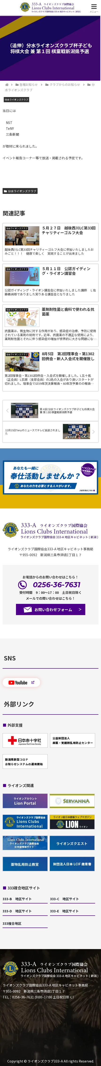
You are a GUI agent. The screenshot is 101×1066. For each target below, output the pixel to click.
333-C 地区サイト (64, 898)
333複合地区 (12, 923)
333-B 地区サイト (17, 898)
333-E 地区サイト (64, 911)
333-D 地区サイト (17, 911)
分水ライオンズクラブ (22, 191)
